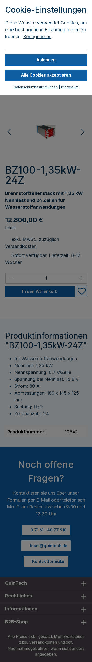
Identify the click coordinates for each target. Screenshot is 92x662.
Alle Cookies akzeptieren (46, 75)
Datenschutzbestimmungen (36, 87)
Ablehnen (46, 59)
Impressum (69, 87)
